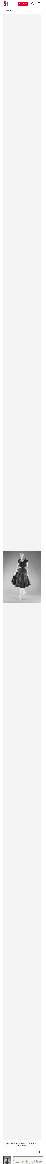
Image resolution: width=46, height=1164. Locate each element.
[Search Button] (33, 4)
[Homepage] (5, 3)
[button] (39, 1152)
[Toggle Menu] (39, 4)
